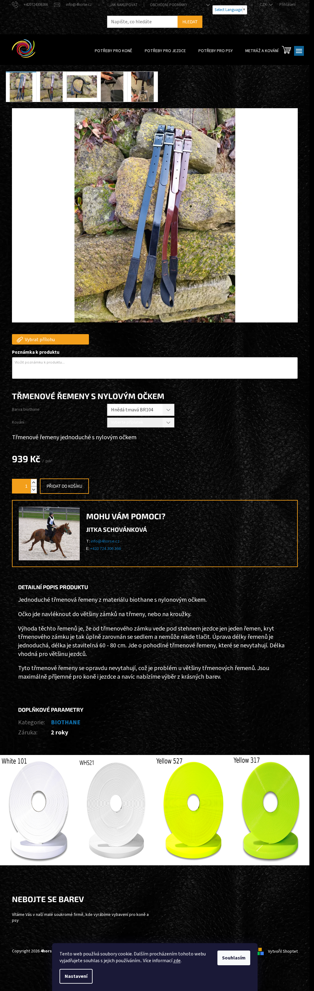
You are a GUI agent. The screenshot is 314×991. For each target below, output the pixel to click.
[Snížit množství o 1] (34, 489)
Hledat (189, 21)
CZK (264, 4)
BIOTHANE (65, 722)
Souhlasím (234, 958)
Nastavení (76, 976)
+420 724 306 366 (105, 549)
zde (177, 960)
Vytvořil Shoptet (283, 951)
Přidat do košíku (64, 486)
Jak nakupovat (124, 5)
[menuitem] (113, 51)
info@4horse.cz (105, 541)
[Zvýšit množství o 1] (34, 482)
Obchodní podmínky (168, 5)
